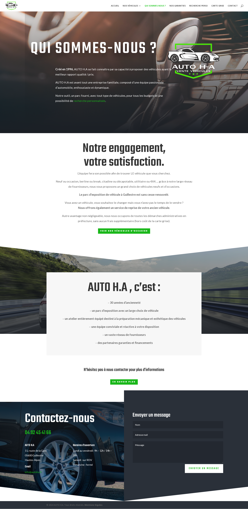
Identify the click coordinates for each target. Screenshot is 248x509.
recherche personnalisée (89, 100)
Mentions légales (93, 505)
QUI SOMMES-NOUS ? (155, 6)
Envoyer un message (204, 468)
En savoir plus (124, 382)
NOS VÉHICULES (130, 6)
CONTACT (233, 6)
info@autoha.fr (33, 472)
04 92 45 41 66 (38, 433)
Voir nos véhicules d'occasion (124, 231)
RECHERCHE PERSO (198, 6)
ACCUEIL (115, 6)
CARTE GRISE (217, 6)
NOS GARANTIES (177, 6)
